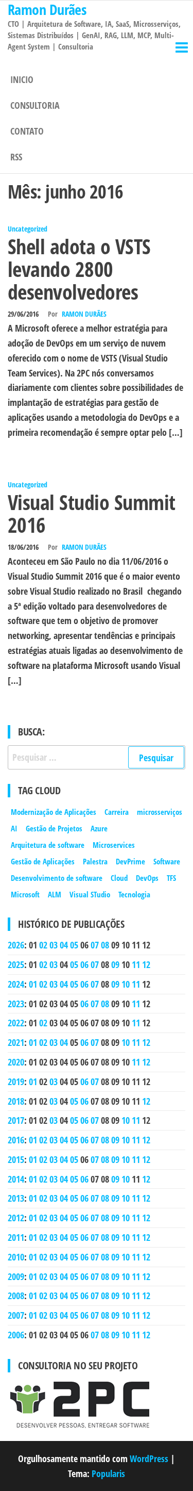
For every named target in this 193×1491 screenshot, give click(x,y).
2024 (16, 984)
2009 (16, 1276)
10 (125, 984)
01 (33, 984)
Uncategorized (27, 229)
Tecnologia (134, 894)
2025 (16, 964)
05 (74, 945)
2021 (16, 1042)
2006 (16, 1335)
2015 (16, 1159)
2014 (16, 1179)
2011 (16, 1237)
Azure (99, 828)
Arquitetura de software (47, 845)
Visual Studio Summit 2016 (92, 513)
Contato (27, 131)
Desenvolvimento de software (56, 878)
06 (84, 964)
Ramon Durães (84, 314)
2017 (16, 1120)
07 (95, 945)
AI (14, 828)
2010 (16, 1257)
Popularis (108, 1473)
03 (53, 945)
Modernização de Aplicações (53, 812)
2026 (16, 945)
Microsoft (25, 894)
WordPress (149, 1458)
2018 (16, 1101)
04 (64, 945)
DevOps (147, 878)
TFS (171, 878)
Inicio (21, 79)
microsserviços (159, 812)
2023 (16, 1003)
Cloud (119, 878)
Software (166, 861)
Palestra (95, 861)
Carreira (116, 812)
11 (136, 964)
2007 (16, 1315)
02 (43, 945)
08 (105, 945)
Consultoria (35, 105)
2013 (16, 1198)
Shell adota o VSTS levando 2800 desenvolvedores (79, 269)
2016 (16, 1140)
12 (146, 964)
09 (115, 964)
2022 (16, 1023)
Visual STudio (89, 894)
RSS (16, 157)
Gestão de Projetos (54, 828)
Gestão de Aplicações (43, 861)
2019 (16, 1081)
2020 (16, 1062)
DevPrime (130, 861)
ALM (54, 894)
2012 (16, 1217)
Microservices (114, 845)
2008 (16, 1295)
